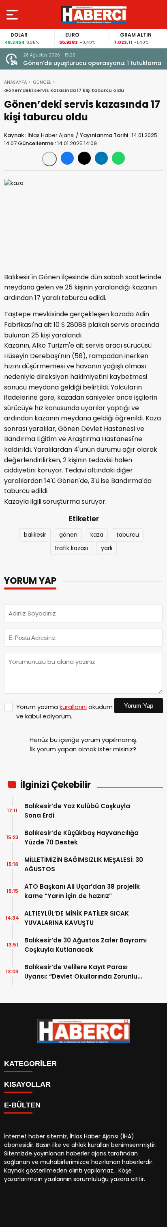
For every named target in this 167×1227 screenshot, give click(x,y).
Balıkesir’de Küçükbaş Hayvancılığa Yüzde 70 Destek (81, 837)
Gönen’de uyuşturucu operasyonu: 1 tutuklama (92, 63)
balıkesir (35, 535)
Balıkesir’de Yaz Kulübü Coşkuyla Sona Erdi (77, 811)
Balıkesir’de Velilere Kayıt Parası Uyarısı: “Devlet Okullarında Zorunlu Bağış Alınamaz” (80, 972)
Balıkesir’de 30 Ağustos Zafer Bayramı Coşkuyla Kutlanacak (85, 945)
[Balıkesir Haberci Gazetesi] (93, 14)
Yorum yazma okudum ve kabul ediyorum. (64, 711)
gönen (68, 535)
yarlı (106, 548)
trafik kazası (71, 548)
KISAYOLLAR (27, 1084)
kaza (96, 535)
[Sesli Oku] (49, 159)
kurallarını (73, 707)
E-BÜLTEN (22, 1105)
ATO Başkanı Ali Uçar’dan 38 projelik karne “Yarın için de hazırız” (82, 891)
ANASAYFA (15, 82)
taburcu (127, 535)
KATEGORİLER (30, 1063)
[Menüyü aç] (13, 15)
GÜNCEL (42, 82)
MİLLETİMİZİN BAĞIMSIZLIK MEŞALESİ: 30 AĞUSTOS (83, 864)
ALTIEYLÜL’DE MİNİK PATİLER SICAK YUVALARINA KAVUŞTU (76, 918)
